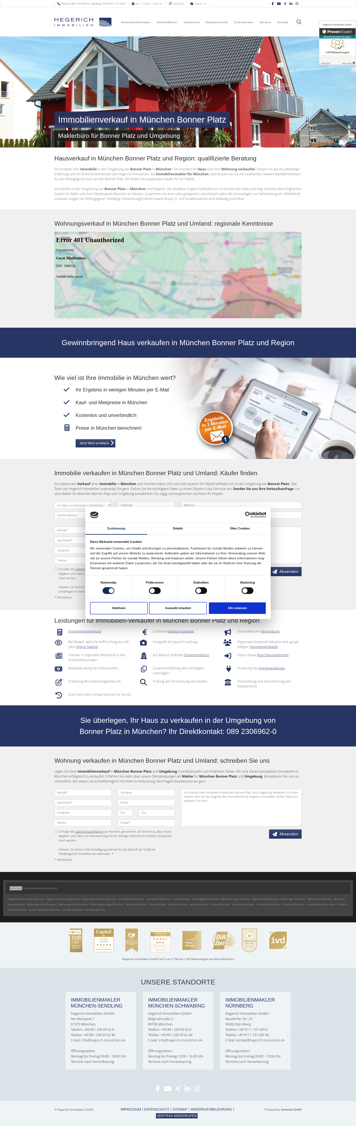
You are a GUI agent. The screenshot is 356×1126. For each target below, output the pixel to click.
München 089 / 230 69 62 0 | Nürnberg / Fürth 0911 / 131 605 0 (94, 3)
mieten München (220, 904)
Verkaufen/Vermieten (136, 22)
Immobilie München (243, 904)
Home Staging (87, 646)
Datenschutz (156, 1109)
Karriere (265, 22)
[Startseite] (83, 22)
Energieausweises (272, 668)
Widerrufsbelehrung (211, 1109)
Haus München (158, 904)
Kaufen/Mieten (167, 22)
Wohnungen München (293, 899)
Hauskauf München (293, 904)
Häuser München (178, 904)
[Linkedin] (290, 3)
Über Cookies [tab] (240, 528)
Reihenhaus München (320, 899)
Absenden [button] (288, 571)
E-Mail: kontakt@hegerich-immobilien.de (255, 1040)
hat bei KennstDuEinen (178, 959)
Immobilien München (269, 904)
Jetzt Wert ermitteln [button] (94, 443)
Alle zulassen (237, 608)
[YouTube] (279, 3)
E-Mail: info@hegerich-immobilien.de (98, 1040)
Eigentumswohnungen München (26, 899)
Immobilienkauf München (320, 904)
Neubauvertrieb (217, 22)
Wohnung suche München (42, 904)
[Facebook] (273, 3)
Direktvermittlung (196, 655)
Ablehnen (119, 608)
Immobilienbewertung (84, 631)
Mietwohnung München (265, 899)
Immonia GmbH (291, 1109)
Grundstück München (158, 899)
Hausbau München (95, 909)
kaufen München (199, 904)
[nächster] (289, 1034)
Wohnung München (137, 904)
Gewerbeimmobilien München (99, 899)
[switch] (155, 590)
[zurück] (66, 1034)
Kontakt (283, 22)
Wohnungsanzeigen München (107, 904)
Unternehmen (243, 22)
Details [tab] (178, 528)
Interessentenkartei (263, 646)
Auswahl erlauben (178, 608)
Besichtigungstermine (273, 655)
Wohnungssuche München (74, 904)
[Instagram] (296, 3)
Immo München (181, 899)
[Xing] (285, 3)
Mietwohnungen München (235, 899)
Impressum (131, 1109)
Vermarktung (270, 631)
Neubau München (73, 909)
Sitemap (180, 1109)
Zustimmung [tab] (116, 528)
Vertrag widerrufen (177, 1116)
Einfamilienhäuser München (45, 909)
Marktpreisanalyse (180, 631)
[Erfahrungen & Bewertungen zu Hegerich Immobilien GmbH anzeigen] (337, 43)
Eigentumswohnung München (63, 899)
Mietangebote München (205, 899)
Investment (192, 22)
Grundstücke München (131, 899)
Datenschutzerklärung (89, 831)
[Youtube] (167, 1090)
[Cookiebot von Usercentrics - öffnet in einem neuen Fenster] (248, 515)
